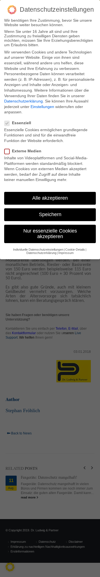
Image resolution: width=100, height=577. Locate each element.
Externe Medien (26, 151)
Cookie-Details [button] (75, 249)
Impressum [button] (66, 253)
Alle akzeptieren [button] (50, 198)
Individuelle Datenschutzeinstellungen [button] (38, 249)
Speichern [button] (50, 214)
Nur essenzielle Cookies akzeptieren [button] (50, 233)
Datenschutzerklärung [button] (41, 253)
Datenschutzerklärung (23, 101)
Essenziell (21, 123)
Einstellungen (42, 106)
